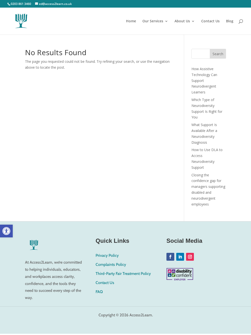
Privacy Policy (107, 255)
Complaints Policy (111, 264)
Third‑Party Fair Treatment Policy (123, 273)
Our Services (152, 21)
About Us (182, 21)
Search (218, 54)
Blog (229, 21)
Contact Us (210, 21)
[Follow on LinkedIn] (180, 257)
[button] (6, 231)
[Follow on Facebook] (170, 257)
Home (131, 21)
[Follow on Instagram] (190, 257)
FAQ (99, 291)
